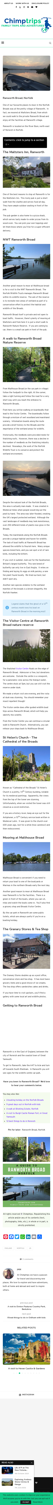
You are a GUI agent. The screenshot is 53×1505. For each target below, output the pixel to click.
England (8, 1248)
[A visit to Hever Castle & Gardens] (26, 1349)
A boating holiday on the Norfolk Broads (25, 1100)
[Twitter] (20, 7)
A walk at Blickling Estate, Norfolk (22, 1109)
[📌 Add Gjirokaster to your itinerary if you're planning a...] (13, 1438)
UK (30, 1248)
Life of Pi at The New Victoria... (22, 1469)
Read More (38, 1502)
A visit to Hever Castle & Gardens (26, 1368)
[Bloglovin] (36, 7)
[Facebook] (16, 7)
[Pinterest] (28, 7)
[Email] (32, 7)
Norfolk (20, 1248)
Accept (25, 1502)
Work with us (22, 3)
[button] (5, 1353)
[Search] (50, 43)
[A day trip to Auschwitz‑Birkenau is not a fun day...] (13, 1412)
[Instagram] (24, 7)
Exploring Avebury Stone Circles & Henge (23, 1482)
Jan (19, 1269)
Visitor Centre (22, 669)
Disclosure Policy (40, 3)
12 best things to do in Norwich (20, 1121)
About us (8, 3)
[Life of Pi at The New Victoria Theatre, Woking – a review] (7, 1470)
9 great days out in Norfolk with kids (23, 1104)
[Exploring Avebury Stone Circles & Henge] (7, 1482)
